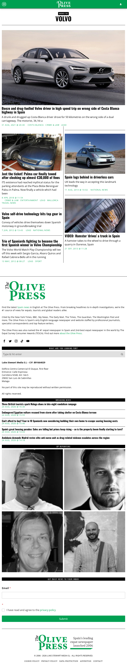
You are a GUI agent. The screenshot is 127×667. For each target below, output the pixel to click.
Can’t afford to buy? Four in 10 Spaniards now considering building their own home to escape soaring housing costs (60, 421)
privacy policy (48, 610)
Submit (63, 619)
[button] (122, 354)
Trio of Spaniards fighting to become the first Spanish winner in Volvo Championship (32, 243)
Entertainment (29, 200)
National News (99, 190)
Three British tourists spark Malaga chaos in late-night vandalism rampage (39, 404)
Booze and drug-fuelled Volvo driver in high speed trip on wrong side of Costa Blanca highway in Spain (60, 110)
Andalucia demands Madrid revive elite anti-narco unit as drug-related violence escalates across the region (55, 437)
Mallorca (53, 200)
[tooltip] (4, 341)
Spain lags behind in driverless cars (89, 177)
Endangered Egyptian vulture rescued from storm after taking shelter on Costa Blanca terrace (49, 412)
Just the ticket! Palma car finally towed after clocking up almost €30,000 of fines (31, 175)
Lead (64, 125)
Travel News (9, 203)
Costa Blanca (36, 125)
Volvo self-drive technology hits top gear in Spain (32, 215)
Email (6, 588)
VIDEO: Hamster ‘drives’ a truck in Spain (92, 236)
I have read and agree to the (31, 610)
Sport (38, 261)
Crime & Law (52, 125)
